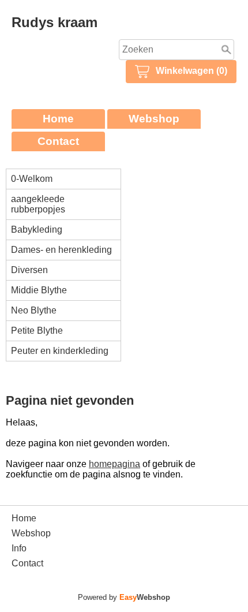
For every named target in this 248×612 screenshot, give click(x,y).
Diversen (29, 270)
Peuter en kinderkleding (59, 351)
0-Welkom (31, 179)
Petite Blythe (37, 330)
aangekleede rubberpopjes (38, 204)
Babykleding (36, 229)
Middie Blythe (39, 290)
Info (19, 548)
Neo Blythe (34, 310)
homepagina (114, 464)
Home (58, 119)
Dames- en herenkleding (61, 250)
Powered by (124, 597)
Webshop (154, 119)
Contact (58, 141)
